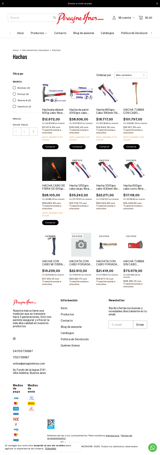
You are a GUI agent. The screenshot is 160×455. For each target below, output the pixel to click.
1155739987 (21, 357)
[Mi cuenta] (114, 18)
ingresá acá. (113, 435)
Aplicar (33, 131)
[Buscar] (55, 18)
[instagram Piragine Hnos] (14, 338)
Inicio (20, 33)
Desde (16, 124)
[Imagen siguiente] (141, 166)
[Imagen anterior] (129, 166)
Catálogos (107, 33)
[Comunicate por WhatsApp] (152, 447)
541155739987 (23, 351)
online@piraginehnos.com (29, 363)
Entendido (50, 448)
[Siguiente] (151, 33)
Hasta (24, 124)
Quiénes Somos (70, 345)
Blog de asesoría (83, 33)
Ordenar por (103, 75)
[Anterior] (10, 33)
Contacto (60, 33)
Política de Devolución (135, 33)
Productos (37, 33)
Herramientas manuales (35, 50)
